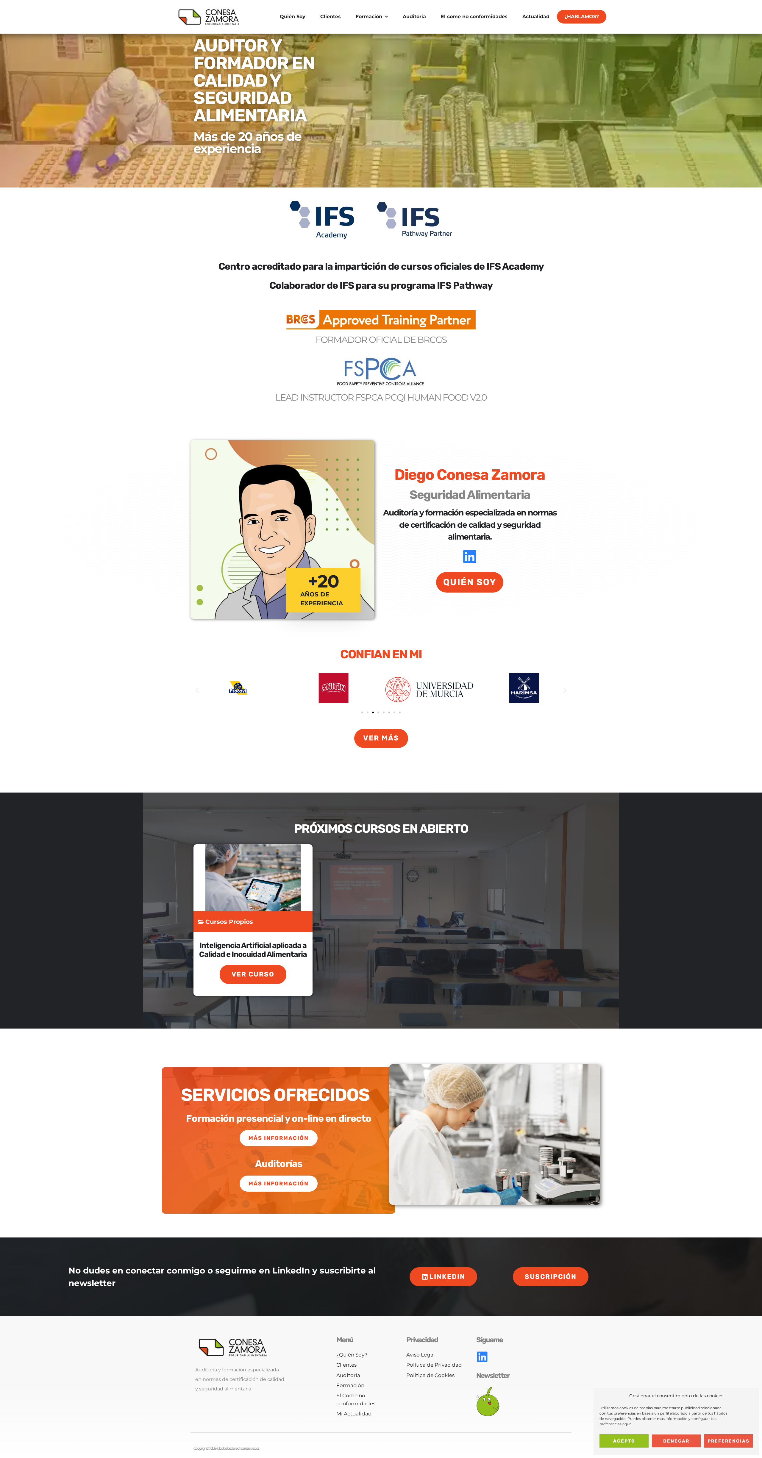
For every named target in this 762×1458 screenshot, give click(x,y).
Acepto (624, 1441)
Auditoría (414, 16)
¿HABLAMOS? (581, 16)
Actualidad (535, 16)
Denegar (676, 1441)
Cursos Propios (229, 921)
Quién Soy (292, 16)
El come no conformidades (474, 16)
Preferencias (728, 1441)
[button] (197, 690)
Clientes (330, 16)
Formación (369, 16)
